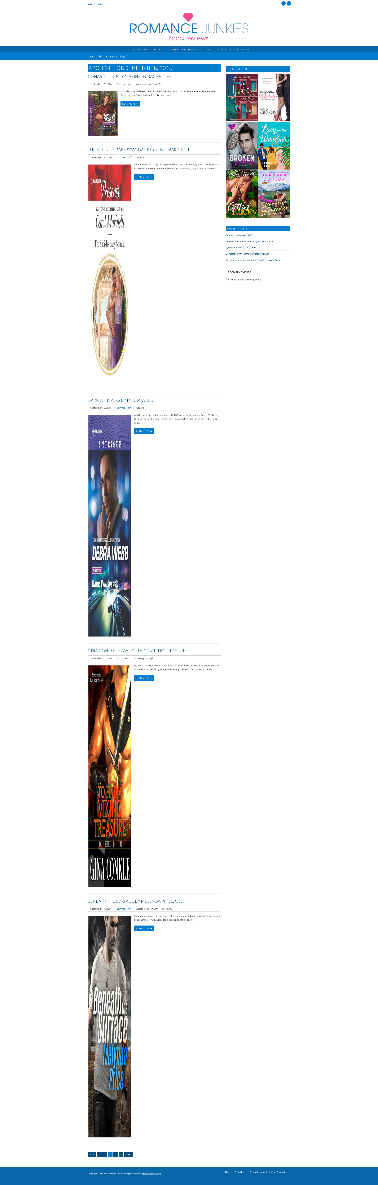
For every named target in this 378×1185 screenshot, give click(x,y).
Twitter (289, 3)
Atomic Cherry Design (151, 1173)
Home (228, 1172)
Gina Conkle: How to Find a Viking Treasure (136, 650)
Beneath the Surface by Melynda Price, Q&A (136, 901)
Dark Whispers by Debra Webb (120, 400)
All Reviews (243, 49)
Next (128, 1154)
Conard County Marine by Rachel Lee (130, 76)
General (140, 407)
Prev (91, 1154)
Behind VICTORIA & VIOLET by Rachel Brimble (249, 241)
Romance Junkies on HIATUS (240, 235)
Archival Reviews (257, 1172)
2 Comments (123, 658)
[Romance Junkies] (189, 26)
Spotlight (140, 157)
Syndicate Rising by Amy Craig (241, 247)
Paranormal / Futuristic (198, 49)
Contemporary (140, 49)
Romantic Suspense (166, 49)
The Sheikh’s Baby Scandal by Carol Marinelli (138, 149)
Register (100, 4)
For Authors (240, 1172)
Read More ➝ (130, 103)
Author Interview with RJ (148, 84)
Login (90, 4)
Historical (225, 49)
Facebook (283, 3)
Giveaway (139, 658)
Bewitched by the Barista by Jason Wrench (247, 253)
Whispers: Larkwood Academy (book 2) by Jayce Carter (253, 259)
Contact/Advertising (278, 1172)
